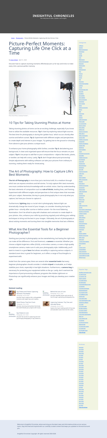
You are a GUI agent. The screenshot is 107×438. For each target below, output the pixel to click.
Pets (80, 71)
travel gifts (81, 161)
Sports (80, 77)
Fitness (80, 67)
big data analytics (83, 308)
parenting (81, 197)
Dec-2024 (81, 349)
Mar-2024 (81, 365)
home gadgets (82, 177)
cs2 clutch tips (82, 328)
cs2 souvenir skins (83, 292)
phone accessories (83, 131)
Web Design (82, 59)
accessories (82, 187)
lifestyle (81, 181)
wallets (80, 115)
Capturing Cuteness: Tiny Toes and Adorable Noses (61, 303)
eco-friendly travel (83, 330)
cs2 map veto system (84, 326)
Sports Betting (82, 243)
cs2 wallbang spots (83, 294)
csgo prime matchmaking (85, 314)
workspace (81, 167)
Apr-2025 (81, 399)
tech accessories (83, 99)
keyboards (81, 221)
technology (81, 101)
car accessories (82, 123)
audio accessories (83, 205)
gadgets (81, 85)
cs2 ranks (81, 304)
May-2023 (81, 353)
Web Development (83, 49)
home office (82, 127)
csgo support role (83, 318)
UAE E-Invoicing (82, 251)
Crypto (80, 87)
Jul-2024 (81, 387)
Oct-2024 (81, 377)
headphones (82, 225)
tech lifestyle (82, 159)
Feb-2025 (81, 397)
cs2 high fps (82, 286)
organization (82, 227)
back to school (82, 125)
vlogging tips (82, 163)
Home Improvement (83, 61)
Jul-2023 (81, 359)
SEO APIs (81, 91)
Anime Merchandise (83, 83)
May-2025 (81, 403)
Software (81, 45)
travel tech (81, 229)
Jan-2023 (81, 363)
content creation (83, 213)
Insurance (81, 81)
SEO (80, 79)
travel (80, 151)
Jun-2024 (81, 355)
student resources (83, 157)
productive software (83, 302)
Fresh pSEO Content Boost (85, 209)
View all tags (82, 332)
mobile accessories (83, 139)
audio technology (83, 119)
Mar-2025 (81, 401)
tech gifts (81, 169)
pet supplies (82, 95)
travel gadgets (82, 149)
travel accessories (83, 171)
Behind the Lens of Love (58, 292)
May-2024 (81, 389)
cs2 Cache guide (83, 306)
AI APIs (80, 207)
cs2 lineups (81, 320)
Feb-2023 (81, 347)
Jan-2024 (81, 393)
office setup (81, 237)
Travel (80, 53)
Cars (80, 57)
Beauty (80, 75)
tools (80, 203)
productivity (81, 141)
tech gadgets (82, 97)
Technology (81, 51)
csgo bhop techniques (84, 288)
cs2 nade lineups (83, 280)
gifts (80, 111)
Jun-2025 (81, 405)
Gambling (81, 93)
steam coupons (82, 278)
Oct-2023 (81, 371)
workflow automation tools (85, 272)
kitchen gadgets (82, 233)
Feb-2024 (81, 385)
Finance (81, 73)
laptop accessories (83, 107)
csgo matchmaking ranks (85, 300)
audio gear (81, 173)
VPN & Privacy (82, 257)
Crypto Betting (82, 249)
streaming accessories (84, 153)
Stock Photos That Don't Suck (26, 302)
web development (83, 290)
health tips (81, 147)
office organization (83, 135)
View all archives (83, 407)
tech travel (81, 201)
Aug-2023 (81, 383)
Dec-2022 (81, 395)
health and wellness (83, 143)
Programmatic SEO (83, 89)
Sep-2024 (81, 373)
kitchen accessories (83, 235)
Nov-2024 (81, 369)
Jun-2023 (81, 357)
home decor (82, 183)
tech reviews (82, 103)
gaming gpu (82, 296)
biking (80, 105)
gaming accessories (83, 185)
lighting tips (81, 129)
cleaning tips (82, 195)
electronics (81, 219)
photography (82, 189)
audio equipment (83, 191)
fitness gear (82, 199)
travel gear (81, 113)
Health (80, 55)
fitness (80, 109)
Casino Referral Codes (84, 255)
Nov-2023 (81, 367)
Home (12, 38)
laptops (80, 175)
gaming (81, 117)
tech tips (81, 193)
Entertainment (82, 69)
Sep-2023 (81, 351)
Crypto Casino (82, 247)
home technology (83, 223)
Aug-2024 (81, 361)
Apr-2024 (81, 381)
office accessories (83, 179)
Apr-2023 (81, 379)
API (80, 245)
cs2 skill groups (82, 274)
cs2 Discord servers (83, 322)
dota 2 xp (81, 316)
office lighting (82, 217)
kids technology (82, 165)
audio (80, 231)
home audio (82, 121)
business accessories (84, 211)
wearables (81, 155)
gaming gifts (82, 137)
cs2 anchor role (82, 276)
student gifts (82, 145)
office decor (82, 133)
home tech (81, 239)
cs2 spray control (83, 310)
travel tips (81, 215)
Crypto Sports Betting (84, 241)
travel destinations (83, 312)
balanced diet (82, 324)
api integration (82, 282)
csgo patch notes (83, 298)
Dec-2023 (81, 375)
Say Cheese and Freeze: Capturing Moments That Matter (27, 293)
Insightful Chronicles (53, 16)
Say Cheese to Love (23, 313)
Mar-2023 (81, 391)
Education (81, 63)
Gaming (81, 47)
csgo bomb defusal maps (85, 284)
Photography (19, 38)
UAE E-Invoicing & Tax (84, 253)
